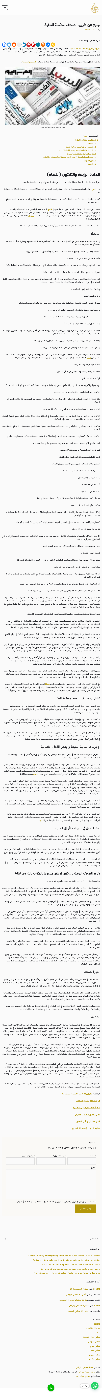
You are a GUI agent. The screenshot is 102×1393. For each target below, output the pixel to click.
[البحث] (5, 1238)
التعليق (92, 1167)
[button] (95, 1386)
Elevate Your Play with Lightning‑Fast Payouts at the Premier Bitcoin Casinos (64, 1255)
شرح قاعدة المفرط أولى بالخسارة (86, 1107)
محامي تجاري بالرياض (86, 1371)
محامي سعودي (94, 1354)
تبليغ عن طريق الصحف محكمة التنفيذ (85, 48)
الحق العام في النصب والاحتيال (87, 1114)
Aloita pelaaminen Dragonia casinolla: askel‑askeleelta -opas (71, 1264)
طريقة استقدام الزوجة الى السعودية (73, 1300)
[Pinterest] (28, 44)
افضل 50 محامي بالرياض (79, 1288)
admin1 (96, 1288)
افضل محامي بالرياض (84, 1367)
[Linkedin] (24, 44)
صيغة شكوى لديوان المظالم (88, 1100)
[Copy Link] (53, 44)
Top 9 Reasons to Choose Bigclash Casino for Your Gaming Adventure (67, 1273)
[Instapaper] (19, 44)
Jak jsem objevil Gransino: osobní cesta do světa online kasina (70, 1269)
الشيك (35, 774)
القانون (41, 820)
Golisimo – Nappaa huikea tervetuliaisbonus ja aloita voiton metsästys (66, 1260)
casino (97, 1323)
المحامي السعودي (29, 61)
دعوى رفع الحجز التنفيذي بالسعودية (77, 1093)
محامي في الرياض (83, 1376)
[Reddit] (14, 44)
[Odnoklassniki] (43, 44)
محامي (97, 1332)
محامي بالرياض (94, 1341)
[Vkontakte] (48, 44)
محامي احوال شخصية (91, 1337)
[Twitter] (9, 44)
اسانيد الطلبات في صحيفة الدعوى (86, 1128)
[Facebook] (4, 44)
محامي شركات (94, 1359)
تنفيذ (89, 357)
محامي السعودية (64, 1390)
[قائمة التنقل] (5, 7)
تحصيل (31, 215)
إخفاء (85, 136)
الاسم (93, 1155)
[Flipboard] (33, 44)
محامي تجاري (95, 1346)
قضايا (47, 684)
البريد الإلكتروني (59, 1155)
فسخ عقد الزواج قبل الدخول (88, 1121)
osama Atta (89, 29)
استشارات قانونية (93, 1328)
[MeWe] (38, 44)
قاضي (94, 189)
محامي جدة (95, 1350)
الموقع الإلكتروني (28, 1155)
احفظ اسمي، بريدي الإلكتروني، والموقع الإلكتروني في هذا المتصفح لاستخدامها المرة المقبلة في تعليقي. (55, 1201)
